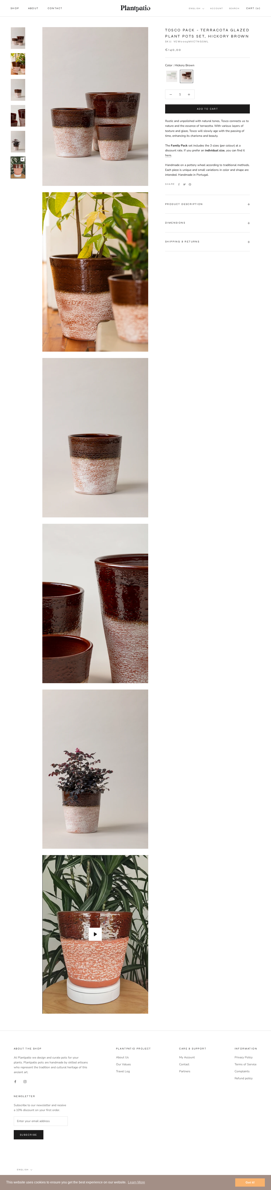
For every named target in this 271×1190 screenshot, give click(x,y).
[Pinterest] (190, 184)
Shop (15, 8)
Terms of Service (245, 1064)
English (194, 8)
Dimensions (175, 222)
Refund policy (244, 1078)
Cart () (253, 8)
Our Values (123, 1064)
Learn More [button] (136, 1182)
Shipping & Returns (182, 241)
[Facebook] (179, 184)
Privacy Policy (244, 1057)
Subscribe (28, 1134)
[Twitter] (184, 184)
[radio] (171, 76)
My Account (187, 1057)
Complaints (242, 1071)
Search (234, 8)
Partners (184, 1071)
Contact (55, 8)
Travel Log (123, 1071)
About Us (122, 1057)
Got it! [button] (250, 1182)
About (33, 8)
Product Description (184, 204)
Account (216, 8)
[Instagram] (25, 1081)
